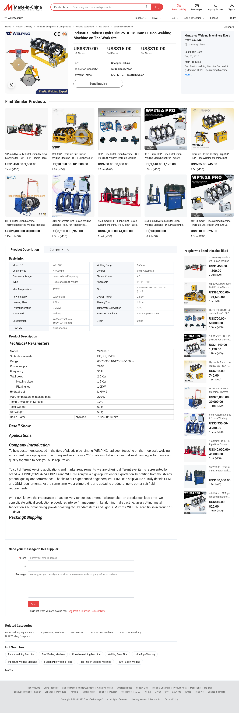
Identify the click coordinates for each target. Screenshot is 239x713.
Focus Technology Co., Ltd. (97, 699)
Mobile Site (195, 687)
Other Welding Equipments (19, 632)
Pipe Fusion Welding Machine (95, 661)
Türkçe (188, 691)
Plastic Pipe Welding (131, 632)
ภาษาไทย (176, 691)
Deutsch (113, 691)
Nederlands (126, 691)
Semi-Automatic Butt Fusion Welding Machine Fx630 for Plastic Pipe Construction (220, 416)
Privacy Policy (171, 699)
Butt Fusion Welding (129, 661)
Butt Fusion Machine (101, 632)
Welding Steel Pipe (117, 654)
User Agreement (139, 699)
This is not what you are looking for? (47, 611)
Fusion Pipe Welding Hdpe (58, 661)
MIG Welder (77, 632)
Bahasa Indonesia (216, 691)
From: (22, 557)
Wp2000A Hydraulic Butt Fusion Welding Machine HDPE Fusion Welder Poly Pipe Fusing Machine (220, 285)
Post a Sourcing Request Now (87, 611)
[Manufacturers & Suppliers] (22, 7)
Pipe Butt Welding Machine (22, 661)
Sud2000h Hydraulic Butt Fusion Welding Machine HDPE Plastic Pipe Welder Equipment (220, 468)
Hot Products (33, 687)
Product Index (180, 687)
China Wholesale (105, 687)
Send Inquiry (98, 83)
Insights (208, 687)
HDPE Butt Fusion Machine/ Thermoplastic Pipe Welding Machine (219, 390)
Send (33, 604)
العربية (138, 691)
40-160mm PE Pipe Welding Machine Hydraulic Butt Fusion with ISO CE (220, 495)
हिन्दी (166, 691)
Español (49, 691)
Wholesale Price (124, 687)
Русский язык (88, 691)
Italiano (102, 691)
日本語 (158, 691)
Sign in (232, 9)
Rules (233, 18)
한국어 (148, 691)
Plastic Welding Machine (21, 654)
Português (61, 691)
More (187, 74)
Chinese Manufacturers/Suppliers (78, 687)
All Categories (15, 18)
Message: (20, 574)
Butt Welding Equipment (18, 636)
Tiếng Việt (199, 691)
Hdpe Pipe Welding (145, 654)
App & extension (193, 18)
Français (74, 691)
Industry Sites (142, 687)
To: (24, 566)
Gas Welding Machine (53, 654)
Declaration (155, 699)
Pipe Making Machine (52, 632)
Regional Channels (161, 687)
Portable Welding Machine (86, 654)
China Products (51, 687)
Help (173, 18)
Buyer (155, 18)
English (37, 691)
